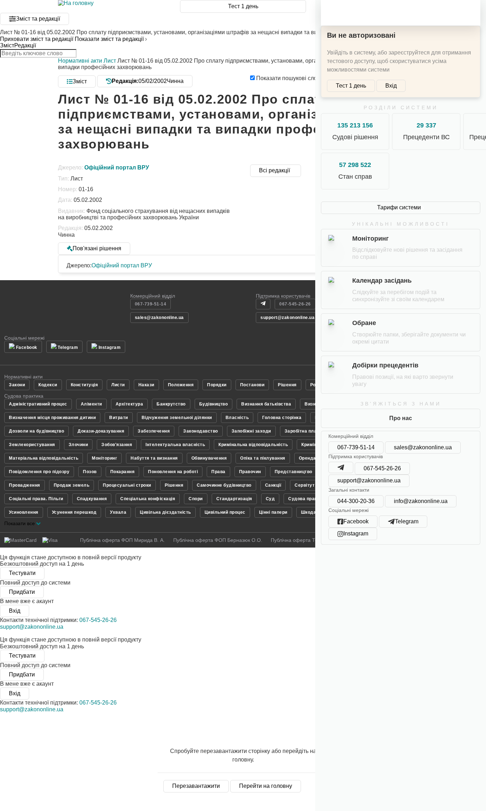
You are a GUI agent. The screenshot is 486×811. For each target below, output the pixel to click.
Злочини (78, 444)
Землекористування (32, 444)
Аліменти (91, 404)
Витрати (118, 417)
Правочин (250, 471)
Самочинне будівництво (224, 485)
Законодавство (200, 431)
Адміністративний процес (38, 404)
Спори (196, 498)
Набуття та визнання (154, 458)
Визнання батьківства (266, 404)
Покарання (122, 471)
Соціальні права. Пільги (36, 498)
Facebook (26, 347)
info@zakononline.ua (421, 501)
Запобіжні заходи (251, 431)
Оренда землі (314, 458)
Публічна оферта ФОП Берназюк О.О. (217, 540)
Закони (17, 384)
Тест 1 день (243, 6)
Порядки (217, 384)
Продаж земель (72, 485)
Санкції (273, 485)
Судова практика (307, 498)
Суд (270, 498)
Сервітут (305, 485)
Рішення (287, 384)
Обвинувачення (209, 458)
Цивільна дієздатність (165, 512)
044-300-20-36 (356, 501)
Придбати (22, 592)
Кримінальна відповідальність (253, 444)
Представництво (293, 471)
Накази (146, 384)
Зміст (7, 45)
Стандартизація (234, 498)
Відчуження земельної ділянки (177, 417)
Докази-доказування (101, 431)
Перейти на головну (265, 786)
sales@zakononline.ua (423, 447)
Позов (90, 471)
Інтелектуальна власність (175, 444)
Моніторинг (104, 458)
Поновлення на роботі (173, 471)
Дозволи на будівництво (36, 431)
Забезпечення (154, 431)
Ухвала (118, 512)
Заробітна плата (303, 431)
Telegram (67, 347)
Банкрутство (171, 404)
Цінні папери (273, 512)
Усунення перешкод (74, 512)
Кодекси (47, 384)
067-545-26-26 (382, 468)
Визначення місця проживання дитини (52, 417)
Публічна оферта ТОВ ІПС (301, 540)
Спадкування (92, 498)
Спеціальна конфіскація (147, 498)
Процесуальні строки (127, 485)
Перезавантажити (196, 786)
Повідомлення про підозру (39, 471)
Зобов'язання (116, 444)
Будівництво (213, 404)
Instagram (109, 347)
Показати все (20, 523)
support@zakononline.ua (369, 480)
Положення (181, 384)
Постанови (252, 384)
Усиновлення (23, 512)
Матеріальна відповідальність (43, 458)
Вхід (391, 86)
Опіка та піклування (262, 458)
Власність (237, 417)
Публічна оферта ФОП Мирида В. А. (122, 540)
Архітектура (129, 404)
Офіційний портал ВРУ (121, 265)
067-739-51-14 (356, 447)
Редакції (25, 45)
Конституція (84, 384)
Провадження (24, 485)
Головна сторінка (281, 417)
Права (218, 471)
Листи (118, 384)
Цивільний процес (225, 512)
